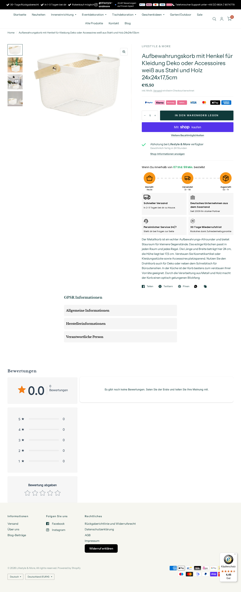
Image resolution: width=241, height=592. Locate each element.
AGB (88, 535)
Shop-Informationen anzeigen (167, 154)
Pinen (186, 286)
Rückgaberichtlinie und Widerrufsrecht (110, 523)
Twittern (168, 286)
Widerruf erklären (101, 548)
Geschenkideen (152, 14)
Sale (199, 14)
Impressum (92, 541)
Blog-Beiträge (17, 535)
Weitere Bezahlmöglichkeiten (187, 135)
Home (11, 32)
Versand (157, 90)
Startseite (19, 14)
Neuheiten (38, 14)
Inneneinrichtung (62, 14)
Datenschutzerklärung (99, 529)
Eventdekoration (93, 14)
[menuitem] (20, 14)
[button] (42, 419)
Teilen (150, 286)
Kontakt (114, 23)
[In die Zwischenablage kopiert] (206, 286)
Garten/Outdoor (180, 14)
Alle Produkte (94, 23)
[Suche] (214, 18)
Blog (128, 23)
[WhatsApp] (196, 286)
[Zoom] (124, 51)
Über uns (13, 529)
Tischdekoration (122, 14)
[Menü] (235, 555)
